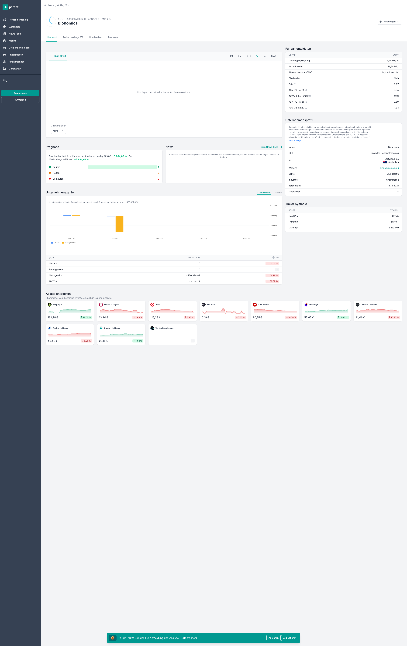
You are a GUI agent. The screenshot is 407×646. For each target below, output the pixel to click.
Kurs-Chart (60, 56)
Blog (5, 80)
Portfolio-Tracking (18, 19)
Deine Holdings (73, 37)
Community (15, 68)
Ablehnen (274, 637)
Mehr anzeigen (295, 140)
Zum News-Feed (270, 147)
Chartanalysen (58, 125)
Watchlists (14, 26)
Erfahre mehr (189, 637)
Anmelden (20, 99)
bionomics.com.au (389, 168)
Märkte (12, 40)
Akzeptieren (289, 637)
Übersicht (51, 37)
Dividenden (95, 37)
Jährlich (278, 192)
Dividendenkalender (19, 47)
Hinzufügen (389, 21)
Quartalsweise (264, 192)
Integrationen (16, 54)
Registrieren (20, 93)
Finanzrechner (16, 61)
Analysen (113, 37)
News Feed (15, 33)
